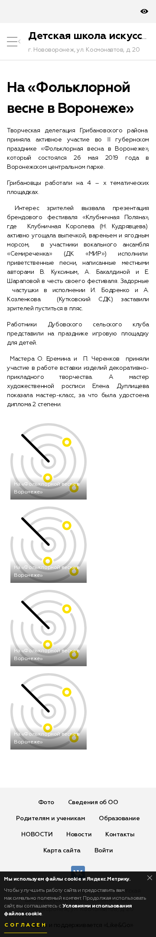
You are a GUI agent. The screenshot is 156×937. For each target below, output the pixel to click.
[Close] (149, 877)
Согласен (25, 925)
